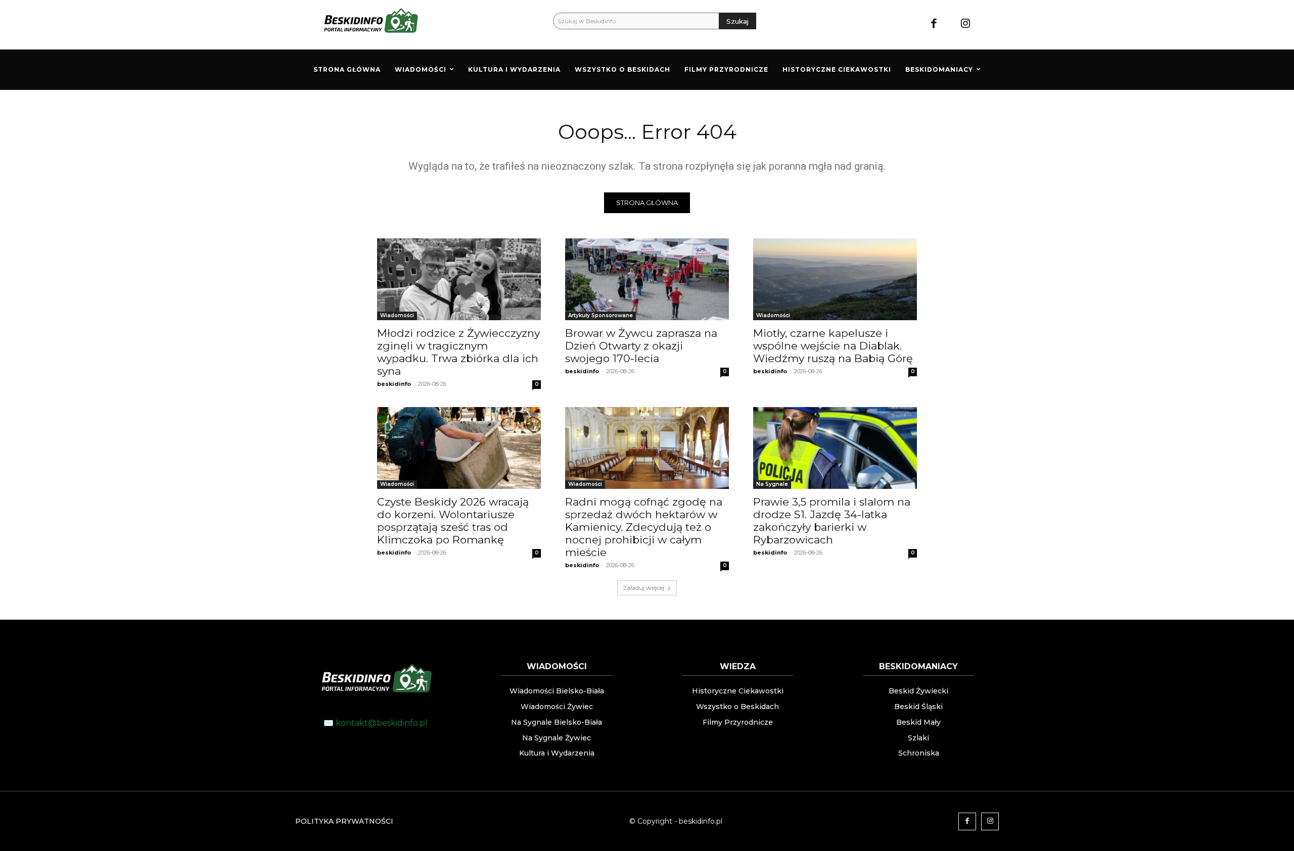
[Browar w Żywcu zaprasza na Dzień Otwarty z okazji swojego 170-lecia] (647, 279)
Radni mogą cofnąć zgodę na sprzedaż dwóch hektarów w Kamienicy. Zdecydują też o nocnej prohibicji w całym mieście (643, 527)
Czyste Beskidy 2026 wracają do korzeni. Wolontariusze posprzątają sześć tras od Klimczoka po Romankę (453, 520)
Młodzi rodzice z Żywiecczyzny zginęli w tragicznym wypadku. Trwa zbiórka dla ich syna (458, 352)
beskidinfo (394, 383)
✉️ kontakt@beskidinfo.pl (376, 723)
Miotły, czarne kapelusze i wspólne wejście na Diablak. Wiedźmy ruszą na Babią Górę (833, 346)
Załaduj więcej (643, 587)
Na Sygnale (772, 484)
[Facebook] (933, 24)
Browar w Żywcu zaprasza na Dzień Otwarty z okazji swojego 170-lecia (641, 346)
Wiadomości (397, 315)
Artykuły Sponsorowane (600, 315)
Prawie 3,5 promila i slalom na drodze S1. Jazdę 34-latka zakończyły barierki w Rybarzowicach (831, 520)
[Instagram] (965, 24)
